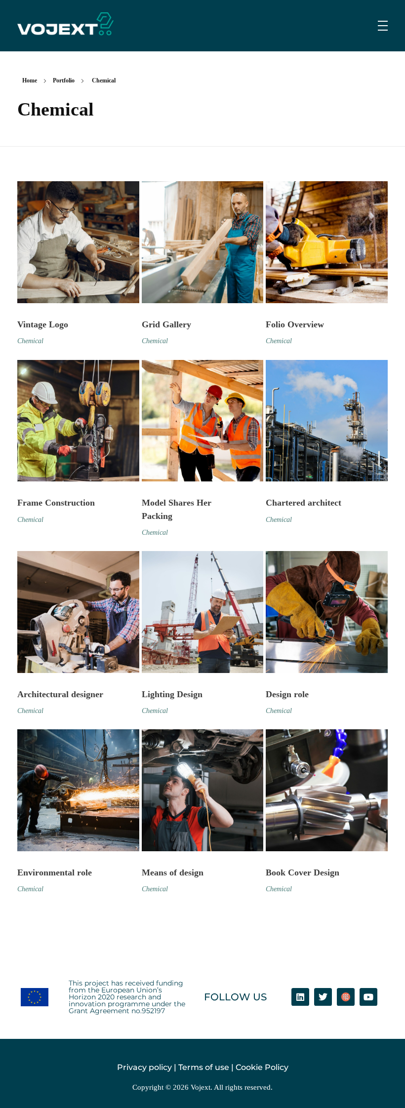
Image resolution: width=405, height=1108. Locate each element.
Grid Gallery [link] (166, 324)
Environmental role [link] (54, 872)
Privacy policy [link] (144, 1067)
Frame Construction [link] (56, 503)
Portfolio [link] (64, 80)
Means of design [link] (172, 872)
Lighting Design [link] (172, 694)
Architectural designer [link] (60, 694)
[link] (65, 24)
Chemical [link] (30, 341)
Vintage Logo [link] (42, 324)
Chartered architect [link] (303, 503)
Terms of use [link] (203, 1067)
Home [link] (29, 80)
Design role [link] (287, 694)
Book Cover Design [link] (302, 872)
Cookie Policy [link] (262, 1067)
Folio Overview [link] (295, 324)
